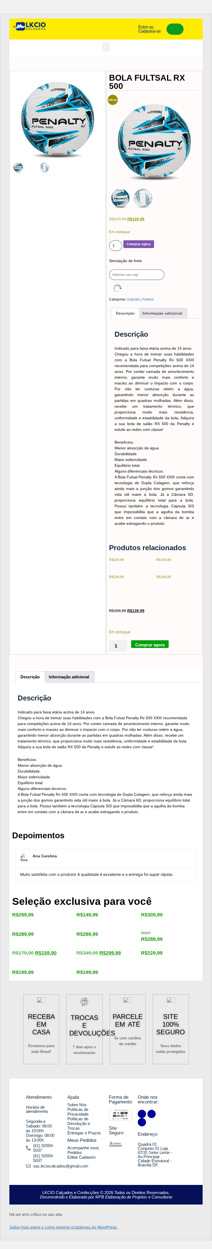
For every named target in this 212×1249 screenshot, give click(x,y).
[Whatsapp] (142, 1122)
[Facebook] (142, 1114)
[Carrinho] (175, 29)
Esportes (134, 299)
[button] (106, 46)
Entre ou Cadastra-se (149, 29)
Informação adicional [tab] (162, 313)
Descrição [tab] (125, 313)
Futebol (147, 299)
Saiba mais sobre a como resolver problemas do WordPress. (63, 1227)
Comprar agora (139, 244)
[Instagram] (151, 1114)
